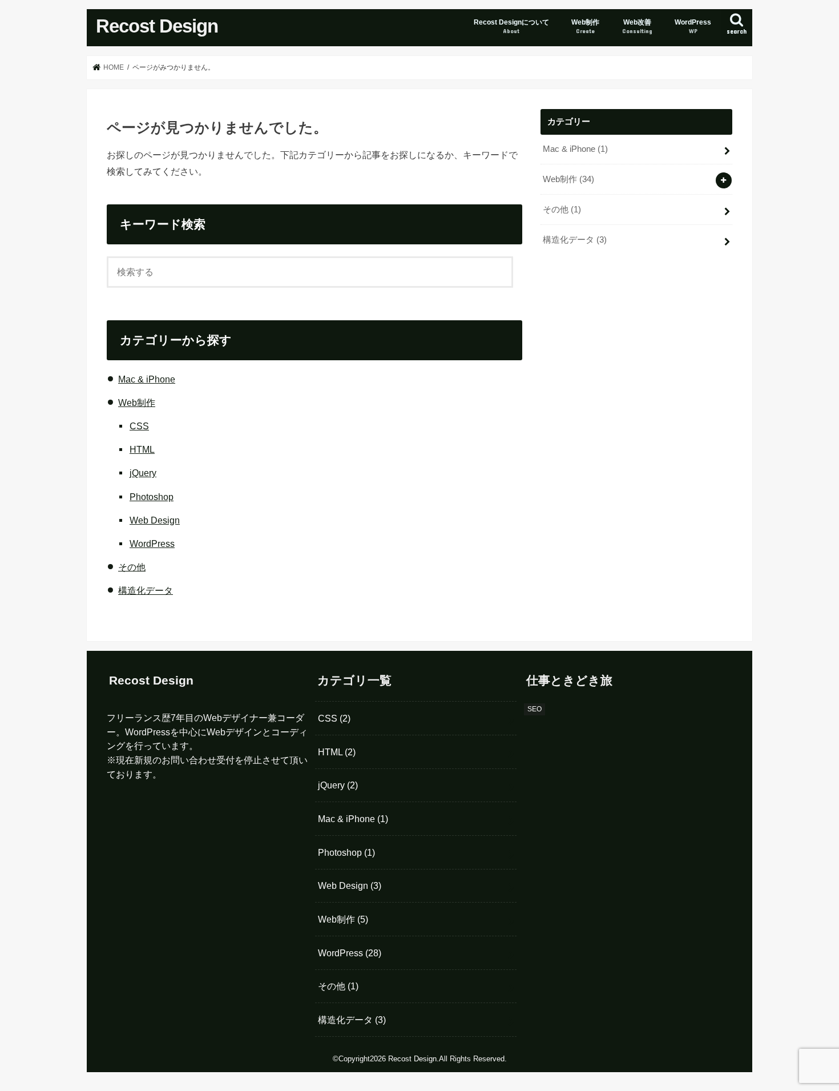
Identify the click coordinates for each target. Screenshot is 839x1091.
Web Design (155, 520)
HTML (142, 449)
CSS (139, 426)
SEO (534, 709)
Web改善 (637, 26)
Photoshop (152, 497)
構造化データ (145, 590)
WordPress (693, 26)
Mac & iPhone (146, 379)
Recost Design (157, 26)
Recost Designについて (511, 26)
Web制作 (585, 26)
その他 (132, 567)
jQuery (143, 473)
